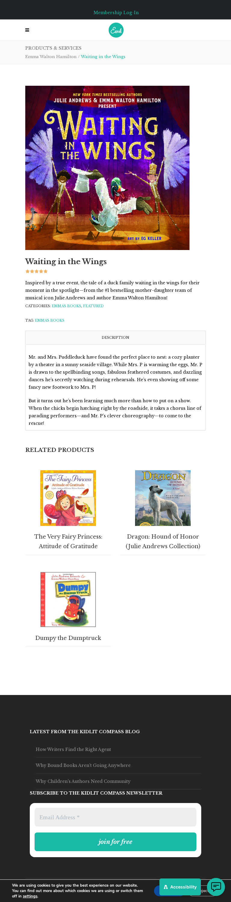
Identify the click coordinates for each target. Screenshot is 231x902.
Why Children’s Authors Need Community (83, 781)
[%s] (107, 168)
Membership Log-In (116, 12)
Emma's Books (66, 306)
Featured (93, 306)
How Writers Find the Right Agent (73, 749)
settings (30, 896)
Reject (203, 891)
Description (115, 337)
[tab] (115, 337)
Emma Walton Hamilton (51, 56)
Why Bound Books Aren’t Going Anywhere (83, 765)
